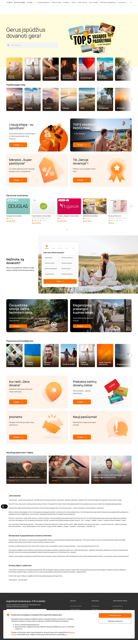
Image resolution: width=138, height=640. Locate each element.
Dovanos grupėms (67, 274)
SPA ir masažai (93, 2)
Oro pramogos (122, 2)
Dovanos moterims (67, 257)
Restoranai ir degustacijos (108, 2)
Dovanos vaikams (67, 263)
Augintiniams (48, 257)
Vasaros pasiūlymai (44, 2)
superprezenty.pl (118, 606)
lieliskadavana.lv (117, 609)
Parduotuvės (95, 606)
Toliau (58, 281)
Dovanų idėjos (20, 2)
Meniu (10, 2)
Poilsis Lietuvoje (82, 2)
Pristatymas (95, 609)
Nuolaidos (66, 2)
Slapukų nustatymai (115, 621)
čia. (66, 634)
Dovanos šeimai (49, 274)
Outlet (73, 2)
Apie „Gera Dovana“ (76, 606)
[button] (131, 69)
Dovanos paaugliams (51, 268)
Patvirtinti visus (115, 615)
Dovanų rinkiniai (56, 2)
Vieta (30, 2)
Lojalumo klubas (75, 609)
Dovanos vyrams (49, 263)
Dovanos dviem (66, 268)
